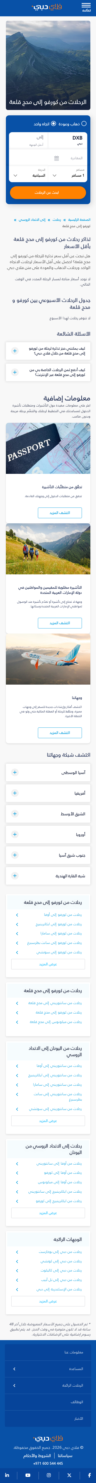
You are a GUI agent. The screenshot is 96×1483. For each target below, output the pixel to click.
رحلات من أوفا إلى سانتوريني (59, 1163)
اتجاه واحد (41, 124)
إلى (40, 137)
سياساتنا (65, 1456)
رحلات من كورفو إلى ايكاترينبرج (59, 924)
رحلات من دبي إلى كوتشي (61, 1261)
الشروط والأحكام (37, 1456)
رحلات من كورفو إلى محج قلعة (59, 1012)
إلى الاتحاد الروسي (32, 219)
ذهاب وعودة (69, 124)
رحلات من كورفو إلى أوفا (63, 914)
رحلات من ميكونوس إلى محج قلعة (56, 1021)
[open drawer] (86, 5)
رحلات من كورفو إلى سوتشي (59, 952)
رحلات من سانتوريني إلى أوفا (59, 1065)
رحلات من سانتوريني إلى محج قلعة (55, 1003)
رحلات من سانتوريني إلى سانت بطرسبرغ (58, 1096)
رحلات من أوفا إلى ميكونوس (60, 1182)
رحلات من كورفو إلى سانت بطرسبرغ (54, 942)
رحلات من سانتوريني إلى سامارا (57, 1084)
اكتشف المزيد (60, 512)
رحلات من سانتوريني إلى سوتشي (55, 1108)
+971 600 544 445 (48, 1463)
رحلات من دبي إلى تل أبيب (61, 1279)
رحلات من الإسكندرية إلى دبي (59, 1289)
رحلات (57, 219)
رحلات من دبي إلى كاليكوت (61, 1270)
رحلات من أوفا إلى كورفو (63, 1172)
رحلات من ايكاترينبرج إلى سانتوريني (55, 1191)
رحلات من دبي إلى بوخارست (60, 1251)
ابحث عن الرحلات (47, 192)
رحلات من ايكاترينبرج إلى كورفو (59, 1201)
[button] (48, 351)
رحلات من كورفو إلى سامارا (61, 933)
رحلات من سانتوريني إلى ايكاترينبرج (55, 1075)
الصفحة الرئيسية (79, 219)
